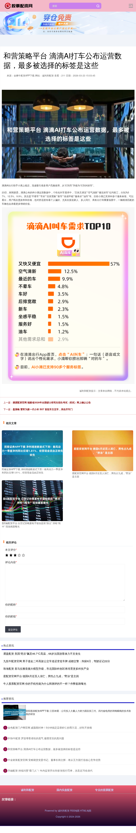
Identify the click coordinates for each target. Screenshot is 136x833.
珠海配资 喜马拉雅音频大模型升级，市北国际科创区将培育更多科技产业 (46, 668)
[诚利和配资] (19, 5)
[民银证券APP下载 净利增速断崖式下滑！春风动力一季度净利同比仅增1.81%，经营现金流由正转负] (32, 448)
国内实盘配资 (64, 790)
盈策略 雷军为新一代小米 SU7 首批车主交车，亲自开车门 (43, 409)
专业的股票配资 (104, 790)
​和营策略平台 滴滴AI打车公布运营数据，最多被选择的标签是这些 (44, 749)
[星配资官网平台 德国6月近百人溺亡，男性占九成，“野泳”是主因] (102, 450)
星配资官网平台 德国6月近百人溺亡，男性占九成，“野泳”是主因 (41, 676)
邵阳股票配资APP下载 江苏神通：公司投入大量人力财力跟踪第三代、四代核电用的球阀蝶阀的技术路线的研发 (78, 712)
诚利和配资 (27, 790)
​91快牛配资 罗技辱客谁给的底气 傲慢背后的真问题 (36, 738)
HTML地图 (85, 810)
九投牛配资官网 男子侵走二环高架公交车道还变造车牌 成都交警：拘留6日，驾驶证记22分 (56, 661)
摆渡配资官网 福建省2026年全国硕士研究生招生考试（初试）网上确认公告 (52, 402)
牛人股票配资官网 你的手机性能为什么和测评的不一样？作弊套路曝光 (44, 683)
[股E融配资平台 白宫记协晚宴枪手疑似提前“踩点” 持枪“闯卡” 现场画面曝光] (32, 500)
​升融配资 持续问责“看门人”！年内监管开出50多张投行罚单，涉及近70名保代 (50, 770)
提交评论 (13, 629)
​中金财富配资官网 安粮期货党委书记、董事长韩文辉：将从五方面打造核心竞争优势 (54, 760)
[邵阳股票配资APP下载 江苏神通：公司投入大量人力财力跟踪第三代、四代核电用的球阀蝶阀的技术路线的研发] (14, 712)
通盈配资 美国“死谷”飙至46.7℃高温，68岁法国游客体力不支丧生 (42, 653)
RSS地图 (74, 810)
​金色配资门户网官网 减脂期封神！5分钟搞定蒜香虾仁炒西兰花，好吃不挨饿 (50, 727)
